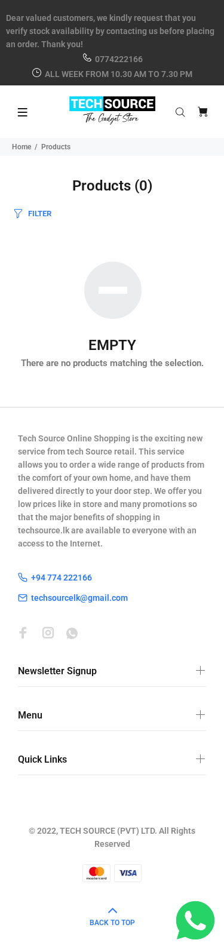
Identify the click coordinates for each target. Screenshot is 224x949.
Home (21, 147)
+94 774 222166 (61, 577)
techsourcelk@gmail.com (79, 598)
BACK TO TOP (112, 923)
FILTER (39, 213)
